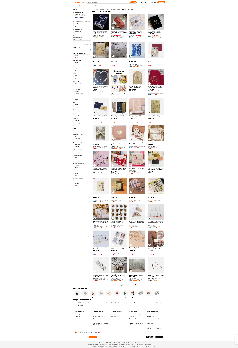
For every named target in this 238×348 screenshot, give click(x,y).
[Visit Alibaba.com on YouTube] (158, 328)
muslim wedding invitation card (154, 302)
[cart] (146, 2)
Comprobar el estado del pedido (153, 318)
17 (135, 284)
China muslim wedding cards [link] (127, 9)
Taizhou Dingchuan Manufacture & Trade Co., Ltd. (137, 146)
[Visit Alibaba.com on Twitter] (153, 328)
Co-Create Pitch (78, 316)
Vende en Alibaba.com (151, 314)
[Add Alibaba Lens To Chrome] (93, 337)
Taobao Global (124, 342)
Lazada (119, 342)
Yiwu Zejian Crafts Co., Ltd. (153, 120)
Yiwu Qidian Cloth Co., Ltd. (98, 253)
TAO (128, 342)
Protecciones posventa (97, 321)
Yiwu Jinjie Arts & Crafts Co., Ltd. (154, 253)
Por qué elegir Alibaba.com (80, 314)
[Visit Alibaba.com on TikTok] (160, 328)
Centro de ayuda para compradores (136, 314)
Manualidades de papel (115, 9)
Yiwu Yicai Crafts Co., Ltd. (134, 120)
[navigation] (82, 147)
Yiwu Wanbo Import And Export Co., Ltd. (136, 91)
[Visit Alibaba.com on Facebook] (148, 328)
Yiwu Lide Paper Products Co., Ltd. (117, 200)
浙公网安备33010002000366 (139, 346)
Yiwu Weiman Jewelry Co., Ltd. (117, 226)
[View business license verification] (130, 346)
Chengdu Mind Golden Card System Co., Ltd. (101, 200)
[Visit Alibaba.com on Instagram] (155, 328)
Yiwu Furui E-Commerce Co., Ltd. (154, 226)
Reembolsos (131, 321)
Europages (137, 342)
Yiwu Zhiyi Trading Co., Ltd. (98, 173)
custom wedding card (99, 302)
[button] (129, 2)
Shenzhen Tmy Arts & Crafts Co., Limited (100, 91)
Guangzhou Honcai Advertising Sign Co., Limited (156, 93)
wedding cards (89, 302)
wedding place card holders (121, 302)
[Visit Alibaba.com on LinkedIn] (150, 328)
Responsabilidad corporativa (80, 318)
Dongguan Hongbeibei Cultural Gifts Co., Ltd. (119, 120)
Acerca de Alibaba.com (79, 311)
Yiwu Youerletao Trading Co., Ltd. (99, 147)
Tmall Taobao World (113, 342)
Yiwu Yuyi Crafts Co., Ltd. (152, 147)
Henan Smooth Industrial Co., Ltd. (135, 279)
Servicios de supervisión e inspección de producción (100, 324)
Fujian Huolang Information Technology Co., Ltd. (101, 226)
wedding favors (143, 302)
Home (93, 9)
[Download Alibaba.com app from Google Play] (159, 337)
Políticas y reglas (96, 326)
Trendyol (132, 342)
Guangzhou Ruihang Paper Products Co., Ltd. (119, 64)
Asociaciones (150, 323)
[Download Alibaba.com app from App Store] (149, 337)
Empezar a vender (150, 316)
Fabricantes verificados (115, 314)
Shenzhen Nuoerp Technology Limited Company (119, 173)
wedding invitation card (79, 302)
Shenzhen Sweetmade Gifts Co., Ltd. (100, 64)
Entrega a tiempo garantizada (98, 318)
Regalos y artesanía (100, 9)
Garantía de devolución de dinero (99, 316)
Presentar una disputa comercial (135, 318)
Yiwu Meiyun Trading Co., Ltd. (116, 253)
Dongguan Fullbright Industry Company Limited (137, 172)
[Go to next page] (138, 285)
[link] (236, 336)
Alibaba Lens (80, 336)
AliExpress (101, 342)
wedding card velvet (133, 302)
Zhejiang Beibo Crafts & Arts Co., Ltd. (118, 147)
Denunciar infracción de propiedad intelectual (136, 324)
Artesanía (107, 9)
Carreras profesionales (79, 321)
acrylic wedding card (79, 305)
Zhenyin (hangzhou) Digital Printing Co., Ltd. (101, 120)
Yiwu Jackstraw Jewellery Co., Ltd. (154, 200)
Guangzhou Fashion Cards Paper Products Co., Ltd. (119, 37)
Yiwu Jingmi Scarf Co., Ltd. (153, 279)
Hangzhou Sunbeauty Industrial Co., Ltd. (155, 173)
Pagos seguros (96, 314)
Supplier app (126, 336)
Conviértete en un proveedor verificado (155, 321)
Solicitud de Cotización (115, 316)
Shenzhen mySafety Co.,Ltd (98, 36)
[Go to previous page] (118, 285)
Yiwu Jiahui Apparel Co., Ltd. (134, 200)
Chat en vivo (131, 316)
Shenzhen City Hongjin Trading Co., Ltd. (155, 64)
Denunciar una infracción (134, 326)
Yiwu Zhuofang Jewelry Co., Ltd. (117, 279)
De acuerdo (86, 44)
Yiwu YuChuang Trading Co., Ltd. (135, 253)
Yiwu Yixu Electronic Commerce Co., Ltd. (100, 279)
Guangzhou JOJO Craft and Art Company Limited (137, 65)
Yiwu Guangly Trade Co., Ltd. (134, 226)
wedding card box (110, 302)
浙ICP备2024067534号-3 (151, 346)
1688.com (106, 342)
